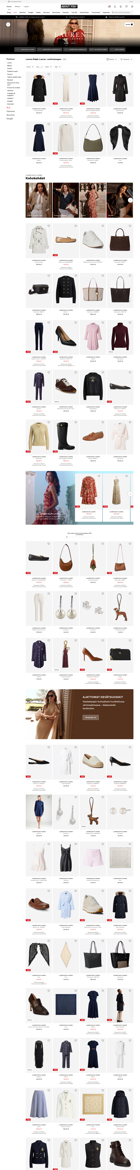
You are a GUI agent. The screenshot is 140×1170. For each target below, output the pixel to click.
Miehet (17, 6)
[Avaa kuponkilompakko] (109, 6)
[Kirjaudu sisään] (115, 6)
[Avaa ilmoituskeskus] (121, 6)
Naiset (9, 6)
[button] (112, 59)
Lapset (26, 6)
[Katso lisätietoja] (39, 116)
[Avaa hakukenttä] (112, 12)
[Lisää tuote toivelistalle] (48, 74)
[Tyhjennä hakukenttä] (132, 12)
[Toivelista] (126, 6)
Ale (38, 67)
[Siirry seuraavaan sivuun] (130, 200)
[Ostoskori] (132, 6)
